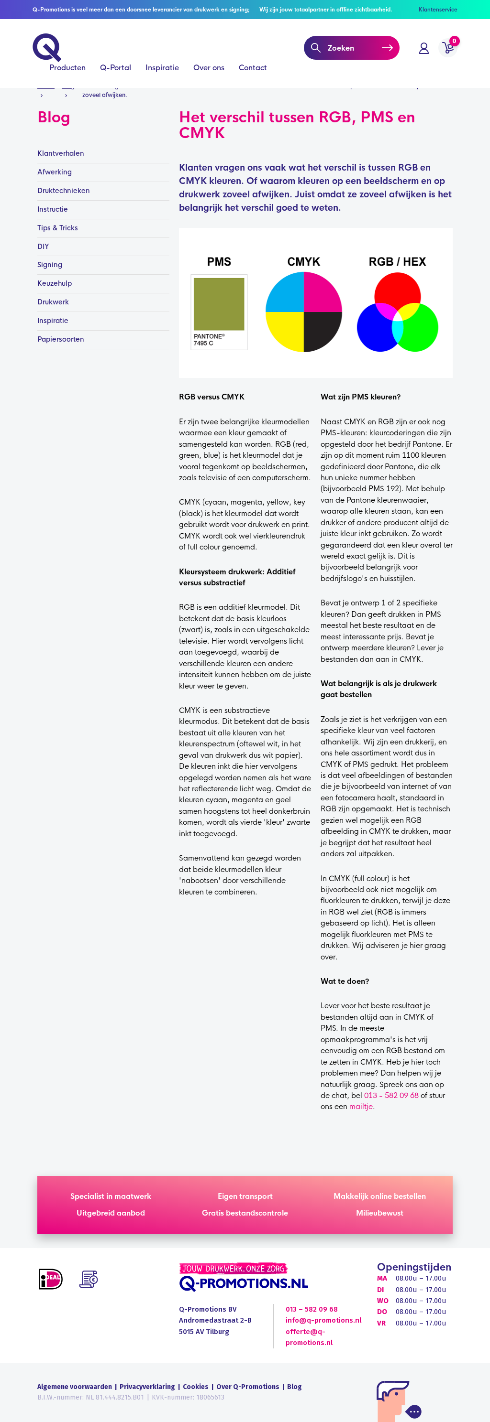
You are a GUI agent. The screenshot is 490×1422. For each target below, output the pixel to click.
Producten (67, 67)
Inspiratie (162, 67)
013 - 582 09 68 (391, 1095)
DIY (43, 246)
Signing (49, 264)
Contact (253, 67)
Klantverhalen (60, 153)
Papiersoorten (60, 339)
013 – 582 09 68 (312, 1309)
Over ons (208, 67)
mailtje (361, 1106)
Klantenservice (438, 9)
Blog (294, 1387)
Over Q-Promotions (247, 1387)
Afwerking (54, 172)
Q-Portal (115, 67)
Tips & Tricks (57, 228)
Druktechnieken (63, 190)
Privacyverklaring (147, 1387)
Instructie (52, 209)
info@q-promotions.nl (323, 1320)
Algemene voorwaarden (74, 1387)
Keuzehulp (54, 283)
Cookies (196, 1387)
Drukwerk (53, 302)
